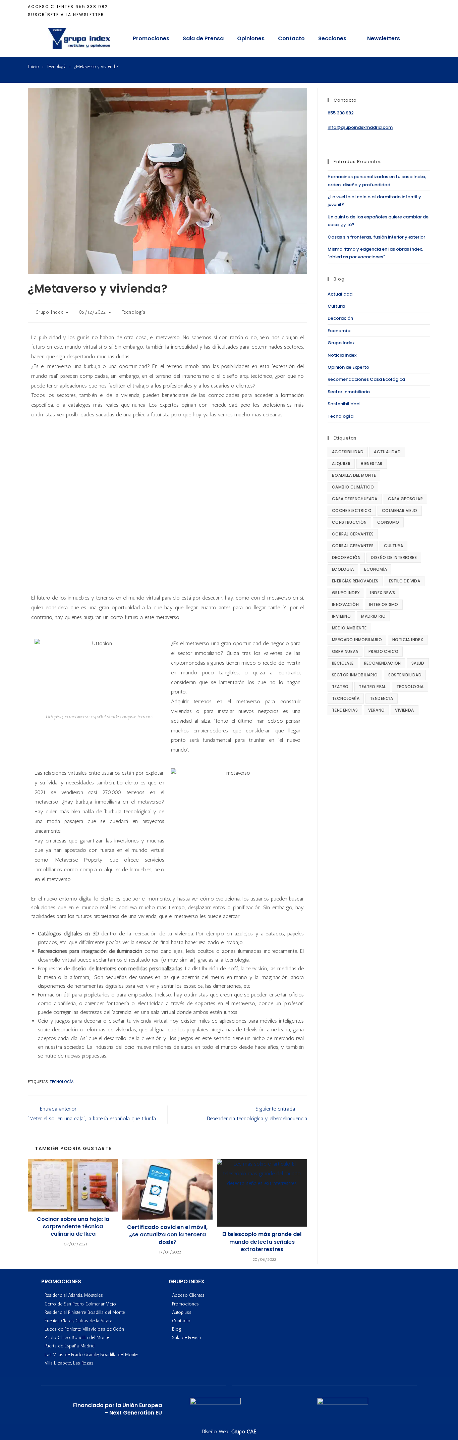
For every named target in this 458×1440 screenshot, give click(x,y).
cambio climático (353, 487)
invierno (341, 616)
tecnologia (410, 686)
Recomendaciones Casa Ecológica (366, 379)
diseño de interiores (394, 557)
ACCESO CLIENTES (51, 6)
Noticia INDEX (407, 639)
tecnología (61, 1082)
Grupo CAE (243, 1431)
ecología (343, 569)
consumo (388, 522)
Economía (339, 330)
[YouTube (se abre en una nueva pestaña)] (418, 10)
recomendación (382, 663)
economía (375, 569)
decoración (346, 557)
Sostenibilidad (343, 404)
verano (376, 710)
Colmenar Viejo (399, 510)
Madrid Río (373, 616)
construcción (349, 522)
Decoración (340, 318)
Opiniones (251, 38)
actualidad (387, 452)
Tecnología (134, 312)
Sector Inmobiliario (349, 392)
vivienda (404, 710)
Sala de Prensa (203, 38)
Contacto (291, 38)
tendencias (345, 710)
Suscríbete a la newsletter (66, 14)
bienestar (372, 463)
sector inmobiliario (355, 675)
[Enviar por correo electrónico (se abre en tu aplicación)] (426, 10)
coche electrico (351, 510)
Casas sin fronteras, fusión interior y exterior (376, 237)
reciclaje (343, 663)
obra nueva (345, 651)
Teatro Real (372, 686)
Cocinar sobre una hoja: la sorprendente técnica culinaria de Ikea (73, 1227)
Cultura (336, 306)
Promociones (151, 38)
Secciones (332, 38)
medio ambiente (349, 628)
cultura (393, 546)
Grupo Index (49, 312)
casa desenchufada (355, 499)
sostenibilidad (405, 675)
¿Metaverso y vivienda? (96, 66)
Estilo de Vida (404, 581)
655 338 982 (91, 6)
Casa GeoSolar (405, 499)
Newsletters (383, 38)
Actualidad (340, 294)
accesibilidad (347, 452)
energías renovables (355, 581)
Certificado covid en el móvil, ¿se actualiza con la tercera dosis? (167, 1235)
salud (417, 663)
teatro (340, 686)
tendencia (381, 698)
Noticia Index (342, 355)
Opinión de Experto (348, 367)
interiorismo (383, 604)
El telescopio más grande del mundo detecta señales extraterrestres (261, 1242)
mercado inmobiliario (357, 639)
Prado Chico (383, 651)
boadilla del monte (354, 475)
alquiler (341, 463)
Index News (382, 593)
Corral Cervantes (353, 534)
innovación (345, 604)
